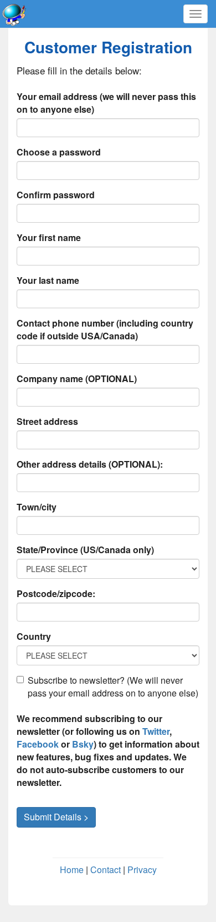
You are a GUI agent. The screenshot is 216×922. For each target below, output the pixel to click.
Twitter (155, 731)
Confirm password (56, 194)
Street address (47, 421)
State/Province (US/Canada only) (85, 549)
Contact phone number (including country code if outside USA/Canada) (105, 329)
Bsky (83, 744)
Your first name (49, 237)
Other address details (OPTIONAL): (90, 464)
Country (34, 636)
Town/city (36, 506)
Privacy (142, 869)
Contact (105, 869)
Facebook (38, 744)
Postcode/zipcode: (56, 593)
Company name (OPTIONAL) (77, 378)
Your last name (48, 280)
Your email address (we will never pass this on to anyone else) (106, 103)
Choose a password (59, 152)
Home (72, 869)
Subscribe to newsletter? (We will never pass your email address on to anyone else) (113, 686)
